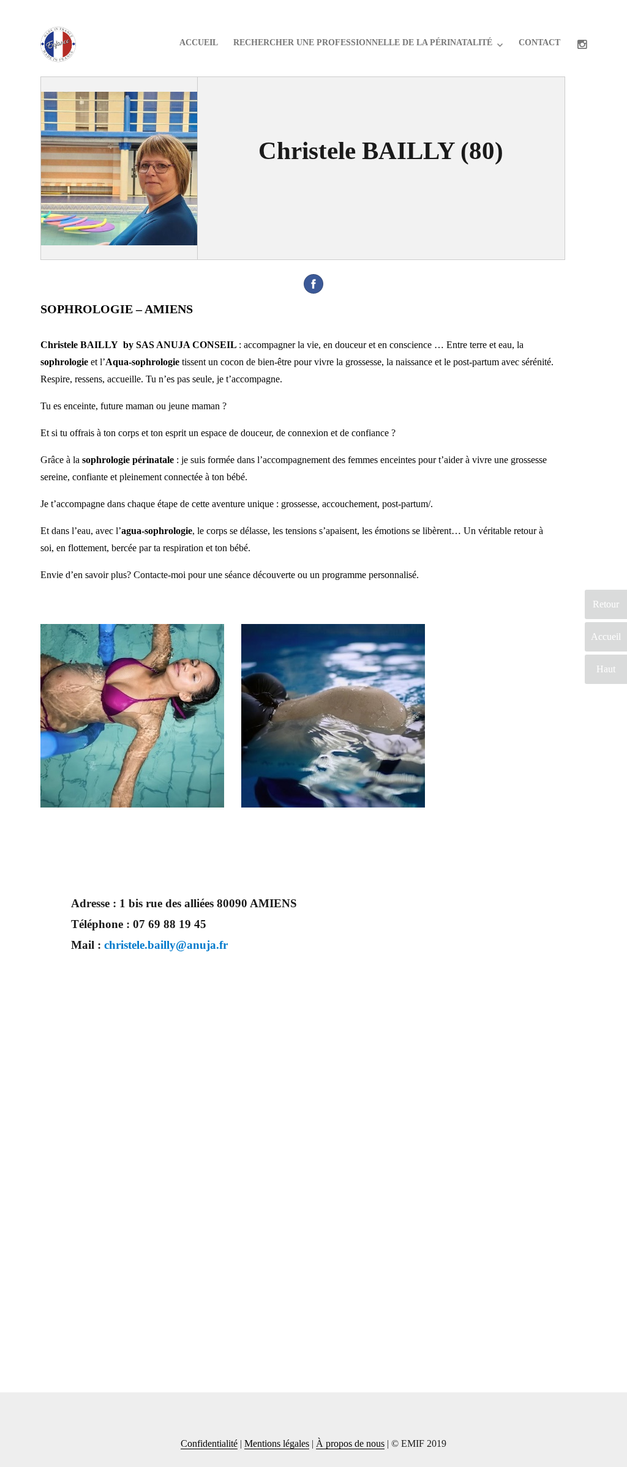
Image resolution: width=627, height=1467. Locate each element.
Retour (606, 604)
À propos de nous (350, 1443)
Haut (605, 669)
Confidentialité (209, 1443)
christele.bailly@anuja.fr (166, 944)
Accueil (198, 42)
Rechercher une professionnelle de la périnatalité (362, 42)
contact (539, 42)
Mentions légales (276, 1443)
